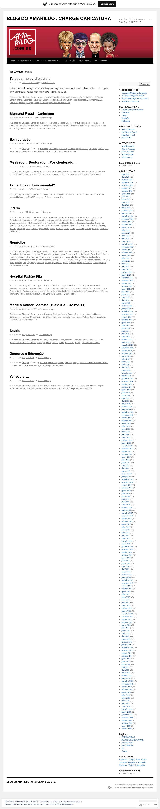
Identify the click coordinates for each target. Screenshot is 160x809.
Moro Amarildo (54, 225)
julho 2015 (126, 527)
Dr (41, 99)
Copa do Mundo (93, 314)
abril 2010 (125, 703)
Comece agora (107, 4)
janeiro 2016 (126, 510)
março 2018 (126, 437)
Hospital (65, 222)
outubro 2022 (127, 283)
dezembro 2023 (127, 244)
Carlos (59, 171)
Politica (73, 125)
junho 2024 (126, 233)
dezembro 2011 (127, 647)
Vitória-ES (80, 228)
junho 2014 (126, 563)
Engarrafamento (16, 222)
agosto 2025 (126, 193)
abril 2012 (125, 636)
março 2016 (126, 504)
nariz (48, 174)
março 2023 (126, 269)
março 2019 (126, 403)
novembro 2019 (127, 381)
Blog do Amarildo (128, 149)
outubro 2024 (127, 221)
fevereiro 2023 (127, 272)
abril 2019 (125, 401)
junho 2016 (126, 496)
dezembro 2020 (127, 345)
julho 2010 (126, 695)
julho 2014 (126, 560)
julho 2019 (126, 392)
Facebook (41, 222)
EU (95, 60)
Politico (35, 293)
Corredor (60, 288)
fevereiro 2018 (127, 440)
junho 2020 (126, 361)
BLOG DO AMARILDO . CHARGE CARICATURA (59, 18)
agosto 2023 (126, 255)
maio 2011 (125, 667)
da (79, 171)
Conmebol (28, 99)
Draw (87, 220)
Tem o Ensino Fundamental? (32, 185)
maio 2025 (125, 202)
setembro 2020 (127, 353)
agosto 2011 (126, 658)
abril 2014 (125, 569)
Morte (79, 316)
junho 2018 (126, 429)
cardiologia (53, 148)
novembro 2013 (127, 583)
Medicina (23, 125)
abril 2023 (125, 266)
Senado (34, 228)
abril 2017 (125, 468)
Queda (74, 174)
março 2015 (126, 538)
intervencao (65, 257)
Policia (95, 225)
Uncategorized (140, 765)
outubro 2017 (127, 451)
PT (24, 228)
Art (81, 217)
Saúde (15, 330)
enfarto (53, 99)
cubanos (68, 288)
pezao (60, 259)
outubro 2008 (127, 728)
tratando (72, 262)
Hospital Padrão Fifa (26, 276)
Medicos (96, 291)
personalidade (63, 125)
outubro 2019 (127, 384)
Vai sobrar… (19, 376)
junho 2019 (126, 395)
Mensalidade (29, 388)
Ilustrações (126, 118)
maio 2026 (125, 174)
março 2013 (126, 605)
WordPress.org (127, 157)
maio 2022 (125, 297)
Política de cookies (66, 804)
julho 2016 (126, 493)
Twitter (66, 228)
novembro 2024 (127, 219)
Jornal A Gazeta (16, 225)
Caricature (14, 220)
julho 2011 (126, 661)
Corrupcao (64, 220)
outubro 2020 (127, 350)
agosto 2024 (126, 227)
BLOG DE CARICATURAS (48, 60)
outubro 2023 (127, 249)
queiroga (25, 151)
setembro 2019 (127, 387)
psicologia (92, 125)
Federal (50, 222)
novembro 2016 (127, 482)
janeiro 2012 (126, 644)
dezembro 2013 (127, 580)
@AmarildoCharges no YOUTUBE (135, 98)
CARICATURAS (25, 60)
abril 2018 (125, 434)
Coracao (63, 148)
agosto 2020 (126, 356)
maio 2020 (125, 364)
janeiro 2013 (126, 611)
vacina (53, 151)
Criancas (71, 148)
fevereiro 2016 (127, 507)
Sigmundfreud (22, 128)
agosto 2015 (126, 524)
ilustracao (82, 99)
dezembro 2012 (127, 613)
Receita (18, 262)
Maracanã (14, 102)
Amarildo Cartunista (70, 217)
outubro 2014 (127, 552)
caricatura (99, 97)
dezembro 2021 (127, 311)
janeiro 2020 (126, 375)
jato (103, 222)
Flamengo (72, 99)
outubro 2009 (127, 720)
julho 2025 (126, 196)
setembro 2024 (127, 224)
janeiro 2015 (126, 543)
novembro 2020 (127, 347)
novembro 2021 (127, 314)
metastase (14, 259)
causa (37, 254)
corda (65, 171)
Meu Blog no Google (129, 132)
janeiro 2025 (126, 213)
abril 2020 (125, 367)
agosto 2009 (126, 726)
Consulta (75, 385)
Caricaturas (126, 112)
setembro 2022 (127, 286)
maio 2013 (125, 599)
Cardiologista (88, 97)
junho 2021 (126, 328)
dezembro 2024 (127, 216)
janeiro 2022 (126, 308)
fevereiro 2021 (127, 339)
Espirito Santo (30, 222)
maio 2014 (125, 566)
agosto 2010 (126, 692)
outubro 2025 (127, 188)
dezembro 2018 (127, 412)
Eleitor (104, 288)
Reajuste (62, 388)
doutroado (100, 171)
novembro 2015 (127, 515)
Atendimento (95, 285)
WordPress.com (127, 154)
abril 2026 (125, 177)
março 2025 (126, 207)
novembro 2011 (127, 650)
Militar (21, 259)
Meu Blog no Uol (128, 135)
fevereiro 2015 (127, 541)
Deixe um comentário (61, 102)
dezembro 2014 (127, 546)
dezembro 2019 (127, 378)
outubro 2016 (127, 485)
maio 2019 (125, 398)
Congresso (54, 220)
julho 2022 (126, 291)
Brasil (90, 217)
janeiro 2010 (126, 712)
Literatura (14, 125)
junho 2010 (126, 697)
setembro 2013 (127, 588)
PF (77, 225)
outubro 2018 (127, 417)
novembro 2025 (127, 185)
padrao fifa (14, 293)
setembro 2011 (127, 655)
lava (33, 225)
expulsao (93, 148)
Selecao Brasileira (97, 316)
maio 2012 (125, 633)
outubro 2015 (127, 518)
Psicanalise (83, 125)
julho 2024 (126, 230)
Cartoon (23, 220)
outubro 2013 (127, 585)
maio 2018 (125, 431)
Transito (59, 228)
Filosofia (94, 122)
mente (37, 125)
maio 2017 (125, 465)
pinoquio (54, 174)
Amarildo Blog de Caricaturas (133, 109)
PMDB (88, 225)
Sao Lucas (69, 342)
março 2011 (126, 672)
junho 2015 (126, 529)
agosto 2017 (126, 457)
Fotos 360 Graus (128, 151)
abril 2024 (125, 238)
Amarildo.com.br (128, 146)
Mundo (104, 291)
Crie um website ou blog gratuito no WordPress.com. (133, 784)
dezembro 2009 (127, 714)
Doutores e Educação (27, 353)
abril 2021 (125, 333)
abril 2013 (125, 602)
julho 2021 (126, 325)
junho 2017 (126, 462)
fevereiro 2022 (127, 305)
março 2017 (126, 471)
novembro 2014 (127, 549)
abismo (43, 171)
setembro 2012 (127, 622)
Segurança (31, 262)
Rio (24, 262)
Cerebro (61, 122)
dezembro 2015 (127, 513)
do (80, 148)
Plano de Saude (51, 388)
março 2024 (126, 241)
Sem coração (20, 139)
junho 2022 (126, 294)
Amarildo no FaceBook (130, 101)
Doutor (36, 99)
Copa (53, 288)
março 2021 (126, 336)
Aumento (52, 385)
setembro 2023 (127, 252)
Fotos (138, 759)
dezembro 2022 (127, 277)
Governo (57, 222)
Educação (14, 174)
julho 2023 (126, 258)
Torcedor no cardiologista (30, 78)
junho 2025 (126, 199)
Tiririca (46, 365)
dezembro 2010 (127, 681)
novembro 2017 (127, 448)
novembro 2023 (127, 247)
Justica (27, 225)
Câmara (38, 220)
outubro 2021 (127, 317)
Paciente (39, 388)
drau (88, 122)
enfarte (93, 220)
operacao (65, 225)
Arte (85, 217)
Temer (52, 228)
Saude (12, 128)
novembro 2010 (127, 683)
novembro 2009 (127, 717)
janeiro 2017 (126, 476)
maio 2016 (125, 499)
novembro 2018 (127, 415)
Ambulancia (53, 339)
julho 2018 (126, 426)
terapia (32, 128)
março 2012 (126, 639)
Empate (46, 99)
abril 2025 (125, 205)
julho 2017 (126, 459)
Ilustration (90, 222)
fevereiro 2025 (127, 210)
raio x (28, 228)
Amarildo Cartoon (53, 217)
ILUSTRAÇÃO (69, 60)
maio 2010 (125, 700)
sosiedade (41, 151)
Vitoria (88, 228)
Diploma (13, 365)
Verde (72, 228)
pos (68, 174)
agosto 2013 (126, 591)
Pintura (82, 225)
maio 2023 (125, 263)
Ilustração (81, 222)
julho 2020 (126, 359)
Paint (54, 125)
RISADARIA (127, 137)
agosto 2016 (126, 490)
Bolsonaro (51, 171)
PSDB (19, 228)
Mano (73, 316)
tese (80, 174)
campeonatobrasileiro (72, 97)
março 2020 (126, 370)
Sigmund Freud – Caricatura (32, 113)
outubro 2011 (127, 653)
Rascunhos (123, 765)
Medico (22, 102)
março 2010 (126, 706)
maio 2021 (125, 331)
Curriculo (73, 171)
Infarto (15, 208)
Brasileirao (57, 97)
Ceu (77, 314)
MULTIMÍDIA (85, 60)
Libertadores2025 (94, 99)
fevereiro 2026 (127, 179)
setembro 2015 (127, 521)
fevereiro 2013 (127, 608)
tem (48, 151)
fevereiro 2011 (127, 675)
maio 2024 (125, 235)
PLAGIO (62, 174)
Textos (131, 765)
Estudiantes (62, 99)
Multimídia (126, 121)
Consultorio (84, 385)
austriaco (44, 122)
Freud (101, 122)
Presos (13, 228)
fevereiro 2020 (127, 373)
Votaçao (95, 228)
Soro (48, 293)
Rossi (36, 102)
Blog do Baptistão (128, 129)
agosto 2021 (126, 322)
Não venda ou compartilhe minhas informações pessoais (132, 787)
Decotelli (84, 171)
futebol (35, 291)
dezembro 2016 (127, 479)
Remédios (18, 242)
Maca (48, 342)
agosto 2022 (126, 289)
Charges (25, 97)
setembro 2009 (127, 723)
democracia (24, 316)
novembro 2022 (127, 280)
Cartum (13, 99)
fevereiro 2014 (127, 574)
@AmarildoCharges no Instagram (134, 92)
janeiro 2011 (126, 678)
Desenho (70, 122)
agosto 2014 (126, 557)
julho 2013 (126, 594)
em (20, 174)
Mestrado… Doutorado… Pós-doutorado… (43, 162)
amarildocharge (48, 82)
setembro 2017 (127, 454)
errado (25, 174)
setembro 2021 (127, 319)
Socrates (13, 319)
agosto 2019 (126, 389)
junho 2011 (126, 664)
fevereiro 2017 (127, 473)
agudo (42, 217)
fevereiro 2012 (127, 641)
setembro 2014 (127, 555)
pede (12, 151)
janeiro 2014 (126, 577)
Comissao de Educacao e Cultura (94, 362)
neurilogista (46, 125)
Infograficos (132, 762)
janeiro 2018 (126, 443)
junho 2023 (126, 261)
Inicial (12, 60)
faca (31, 174)
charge (20, 99)
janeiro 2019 (126, 409)
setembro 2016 (127, 487)
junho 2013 (126, 597)
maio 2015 (125, 532)
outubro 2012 (127, 619)
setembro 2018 (127, 420)
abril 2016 (125, 501)
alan (42, 97)
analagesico (79, 251)
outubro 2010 (127, 686)
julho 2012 (126, 627)
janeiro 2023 (126, 275)
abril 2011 (125, 669)
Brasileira (44, 148)
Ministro (37, 174)
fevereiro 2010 (127, 709)
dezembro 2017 (127, 445)
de (77, 148)
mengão (29, 102)
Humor (73, 222)
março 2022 (126, 303)
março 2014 (126, 571)
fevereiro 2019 (127, 406)
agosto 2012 (126, 625)
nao (106, 148)
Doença (85, 288)
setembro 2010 (127, 689)
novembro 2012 (127, 616)
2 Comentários (70, 293)
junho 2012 (126, 630)
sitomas (48, 262)
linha (38, 225)
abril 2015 (125, 535)
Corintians (14, 316)
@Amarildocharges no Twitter (133, 95)
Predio (18, 151)
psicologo (102, 125)
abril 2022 (125, 300)
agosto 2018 (126, 423)
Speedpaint (44, 228)
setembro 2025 (127, 191)
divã (76, 122)
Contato (103, 60)
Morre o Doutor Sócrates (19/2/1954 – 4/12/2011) (47, 304)
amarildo (48, 97)
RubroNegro (45, 102)
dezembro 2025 (127, 182)
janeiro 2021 (126, 342)
